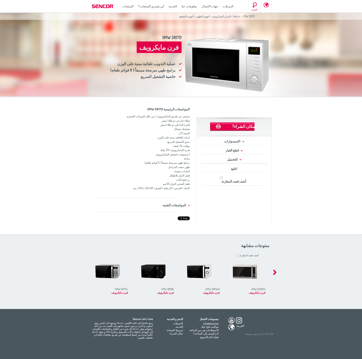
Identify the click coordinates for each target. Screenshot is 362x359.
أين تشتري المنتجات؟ (151, 6)
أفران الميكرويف (221, 16)
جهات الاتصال (210, 6)
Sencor (236, 16)
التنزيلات (228, 6)
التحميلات (178, 323)
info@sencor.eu (211, 323)
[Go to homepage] (103, 6)
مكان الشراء (176, 333)
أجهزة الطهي (203, 16)
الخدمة (173, 6)
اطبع (234, 168)
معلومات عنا (189, 6)
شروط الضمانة (175, 330)
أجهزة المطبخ (186, 16)
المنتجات (128, 6)
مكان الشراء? (243, 126)
